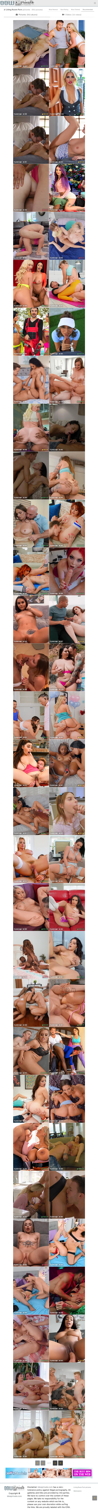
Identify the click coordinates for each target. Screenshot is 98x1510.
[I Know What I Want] (31, 619)
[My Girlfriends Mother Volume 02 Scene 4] (31, 667)
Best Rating (64, 9)
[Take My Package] (31, 236)
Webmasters (78, 1491)
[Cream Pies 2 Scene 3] (31, 1434)
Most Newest (53, 9)
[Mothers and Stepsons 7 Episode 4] (31, 140)
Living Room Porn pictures (82, 1487)
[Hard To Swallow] (31, 763)
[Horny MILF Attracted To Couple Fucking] (31, 380)
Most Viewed (75, 9)
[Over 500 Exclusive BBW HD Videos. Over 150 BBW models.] (49, 1478)
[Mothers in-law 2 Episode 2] (67, 1195)
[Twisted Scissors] (67, 1243)
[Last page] (60, 1463)
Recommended (88, 9)
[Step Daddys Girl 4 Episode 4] (67, 427)
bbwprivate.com (14, 1496)
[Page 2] (55, 1463)
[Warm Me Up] (67, 475)
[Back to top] (94, 1498)
